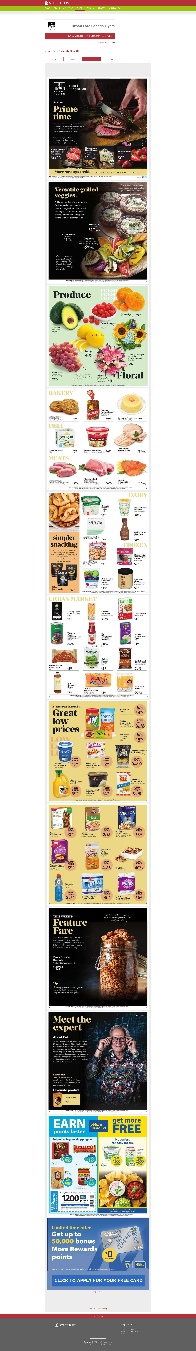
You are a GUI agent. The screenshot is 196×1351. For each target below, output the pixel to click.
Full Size (54, 59)
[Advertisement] (86, 12)
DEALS (57, 8)
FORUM (90, 8)
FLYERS (80, 8)
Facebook (136, 1329)
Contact (123, 1329)
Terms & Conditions (92, 1344)
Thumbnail (110, 59)
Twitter (135, 1331)
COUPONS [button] (68, 8)
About (122, 1331)
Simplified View (98, 1292)
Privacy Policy (106, 1344)
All (91, 59)
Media (122, 1334)
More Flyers (104, 43)
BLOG (47, 8)
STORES (101, 8)
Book (73, 59)
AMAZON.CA (114, 8)
